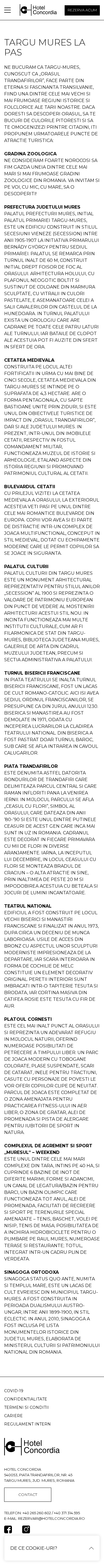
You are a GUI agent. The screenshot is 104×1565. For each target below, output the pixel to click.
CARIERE (13, 1415)
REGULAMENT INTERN (27, 1424)
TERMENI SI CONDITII (26, 1407)
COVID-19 (13, 1390)
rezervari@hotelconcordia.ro (51, 1518)
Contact (27, 1494)
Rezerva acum (82, 10)
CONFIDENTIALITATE (25, 1399)
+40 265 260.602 (36, 1513)
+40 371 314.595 (67, 1513)
